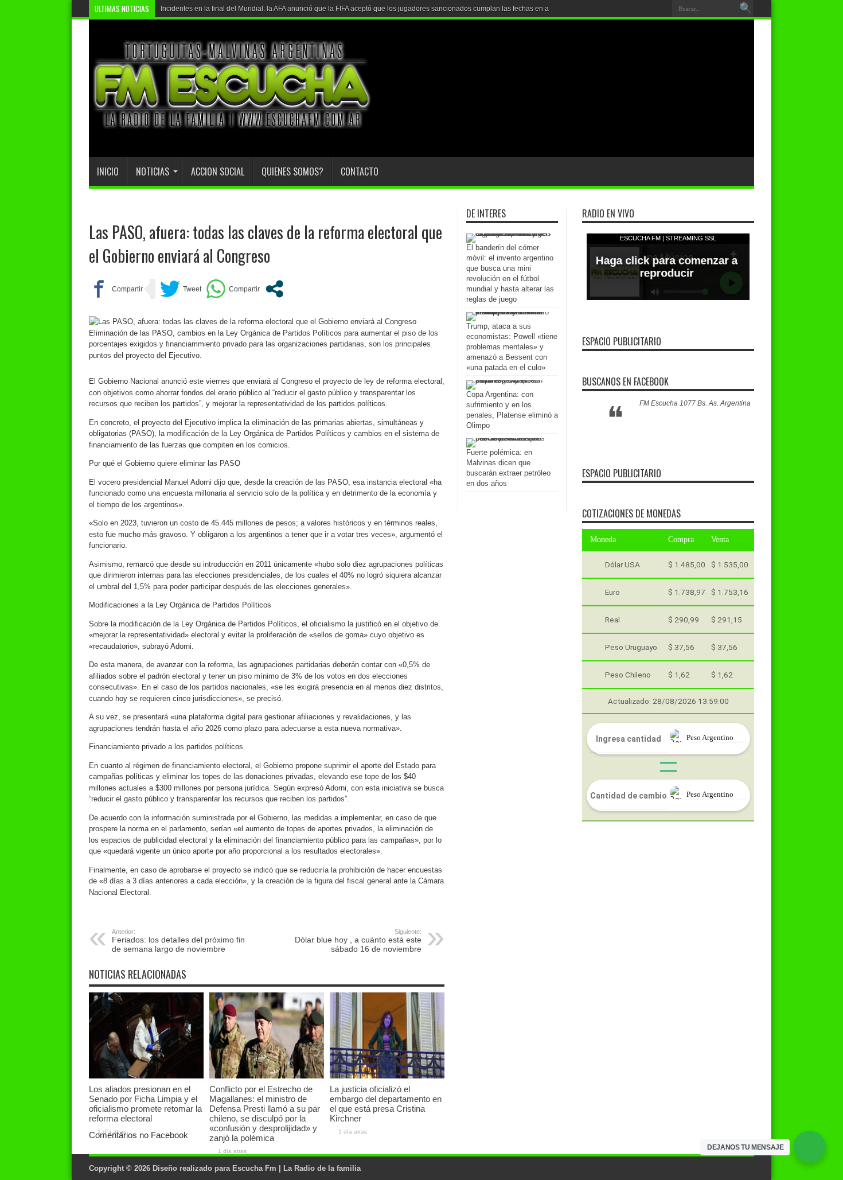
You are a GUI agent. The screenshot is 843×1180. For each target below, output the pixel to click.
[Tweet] (180, 289)
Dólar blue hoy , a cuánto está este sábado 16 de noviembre (358, 940)
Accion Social (217, 171)
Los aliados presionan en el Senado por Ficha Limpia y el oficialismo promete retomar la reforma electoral (145, 1103)
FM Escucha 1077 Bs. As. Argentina (695, 403)
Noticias (152, 171)
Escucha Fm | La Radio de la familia (296, 1168)
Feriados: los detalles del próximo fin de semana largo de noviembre (178, 940)
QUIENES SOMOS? (292, 171)
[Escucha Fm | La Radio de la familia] (232, 128)
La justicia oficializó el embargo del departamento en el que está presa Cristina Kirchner (386, 1103)
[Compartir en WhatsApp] (233, 289)
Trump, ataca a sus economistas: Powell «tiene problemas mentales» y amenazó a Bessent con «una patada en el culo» (511, 347)
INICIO (108, 171)
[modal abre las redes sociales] (274, 289)
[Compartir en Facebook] (116, 289)
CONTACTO (359, 171)
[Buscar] (745, 8)
